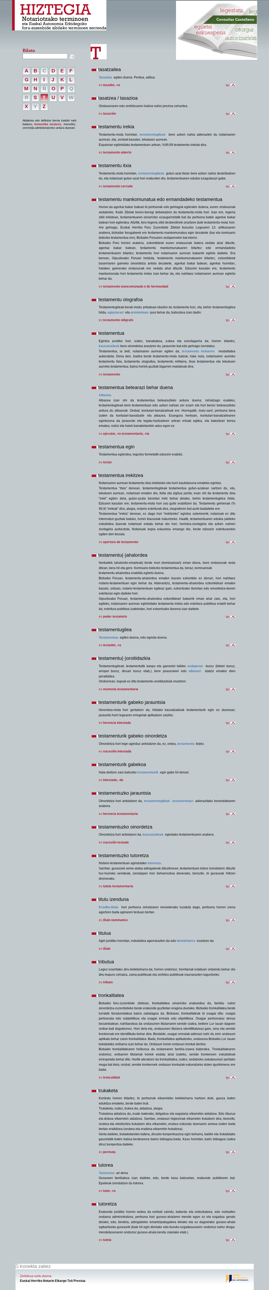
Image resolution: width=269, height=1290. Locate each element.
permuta (109, 1152)
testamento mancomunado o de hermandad (135, 286)
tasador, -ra (111, 85)
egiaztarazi (115, 312)
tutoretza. (154, 863)
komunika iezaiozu (47, 124)
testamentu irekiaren (198, 351)
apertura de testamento (120, 542)
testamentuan (182, 801)
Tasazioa (105, 77)
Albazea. (105, 395)
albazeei (195, 671)
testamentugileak (152, 134)
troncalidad (111, 1077)
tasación (109, 113)
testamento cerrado (118, 186)
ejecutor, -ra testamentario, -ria (126, 434)
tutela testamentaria (118, 886)
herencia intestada (117, 723)
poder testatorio (115, 616)
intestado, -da (113, 780)
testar (107, 462)
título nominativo (115, 920)
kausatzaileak (109, 346)
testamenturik (147, 772)
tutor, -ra (109, 1191)
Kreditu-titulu (108, 907)
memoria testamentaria (120, 689)
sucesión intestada (117, 751)
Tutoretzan (107, 1173)
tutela (107, 1240)
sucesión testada (116, 842)
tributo (108, 982)
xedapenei (195, 666)
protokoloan (139, 312)
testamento (111, 374)
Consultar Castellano (235, 19)
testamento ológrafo (118, 320)
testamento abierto (117, 152)
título (106, 949)
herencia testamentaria (120, 814)
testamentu (185, 744)
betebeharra (186, 941)
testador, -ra (112, 645)
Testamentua (108, 637)
